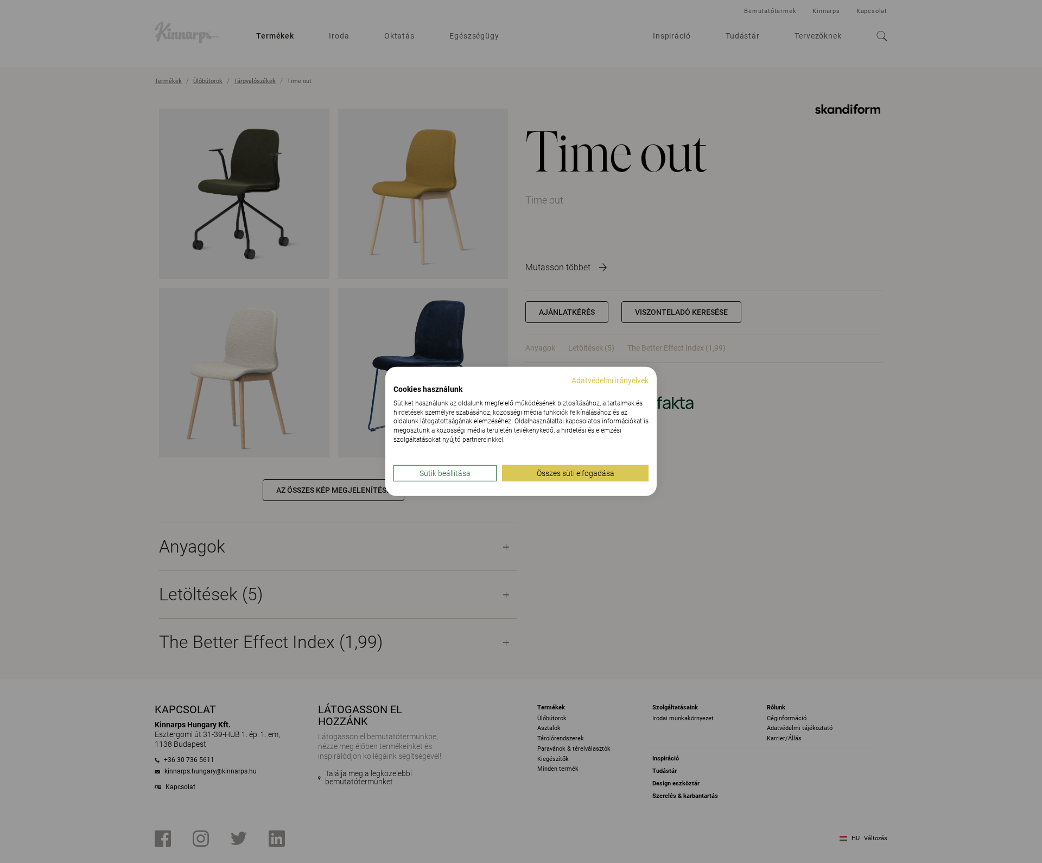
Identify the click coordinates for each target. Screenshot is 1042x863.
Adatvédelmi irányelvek (610, 380)
